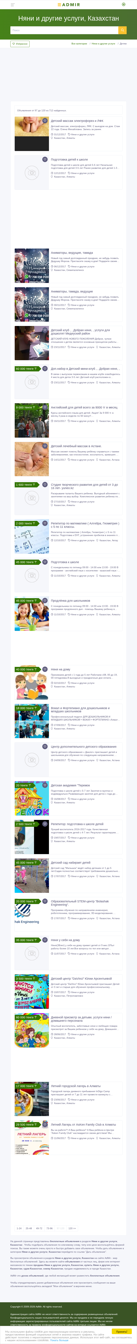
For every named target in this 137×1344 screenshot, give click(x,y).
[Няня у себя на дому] (32, 953)
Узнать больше (59, 1340)
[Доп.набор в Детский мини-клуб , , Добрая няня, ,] (32, 382)
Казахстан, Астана (109, 459)
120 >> (72, 1228)
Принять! (121, 1331)
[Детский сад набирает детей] (32, 875)
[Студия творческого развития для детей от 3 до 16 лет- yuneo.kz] (32, 498)
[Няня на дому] (32, 682)
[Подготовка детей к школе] (32, 172)
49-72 (39, 1228)
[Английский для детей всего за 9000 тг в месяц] (32, 420)
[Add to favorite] (45, 120)
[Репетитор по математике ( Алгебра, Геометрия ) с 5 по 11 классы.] (32, 536)
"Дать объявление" (95, 1251)
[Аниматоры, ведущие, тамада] (32, 266)
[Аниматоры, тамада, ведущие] (32, 304)
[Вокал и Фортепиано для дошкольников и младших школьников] (32, 721)
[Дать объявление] (124, 4)
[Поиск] (122, 30)
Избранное (21, 44)
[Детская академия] (32, 798)
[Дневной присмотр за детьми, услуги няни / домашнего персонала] (32, 1030)
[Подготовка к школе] (32, 575)
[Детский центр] (32, 991)
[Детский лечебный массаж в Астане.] (32, 459)
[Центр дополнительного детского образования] (32, 759)
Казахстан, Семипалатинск (68, 270)
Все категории (79, 43)
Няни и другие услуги (103, 43)
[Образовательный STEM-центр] (32, 914)
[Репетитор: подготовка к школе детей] (32, 837)
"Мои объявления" (63, 1286)
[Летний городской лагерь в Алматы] (32, 1099)
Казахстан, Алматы (64, 138)
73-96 (49, 1228)
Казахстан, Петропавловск (68, 995)
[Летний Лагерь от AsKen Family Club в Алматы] (32, 1137)
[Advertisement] (68, 73)
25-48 (29, 1228)
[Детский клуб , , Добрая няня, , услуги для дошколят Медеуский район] (32, 343)
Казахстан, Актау (108, 540)
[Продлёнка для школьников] (32, 613)
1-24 (19, 1228)
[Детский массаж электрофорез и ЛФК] (32, 134)
